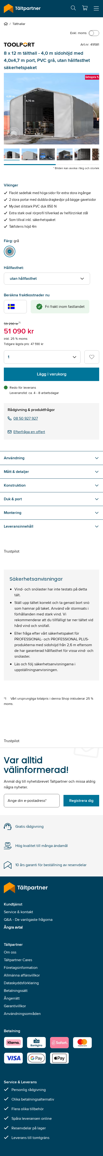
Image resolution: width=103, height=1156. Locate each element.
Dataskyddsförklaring (21, 983)
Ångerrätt (12, 998)
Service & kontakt (18, 912)
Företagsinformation (21, 967)
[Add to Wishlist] (91, 357)
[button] (85, 8)
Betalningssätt (16, 990)
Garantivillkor (15, 1006)
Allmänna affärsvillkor (22, 975)
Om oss (10, 952)
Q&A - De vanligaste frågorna (28, 919)
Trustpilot (11, 551)
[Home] (7, 24)
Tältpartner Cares (18, 960)
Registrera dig (81, 800)
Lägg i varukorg (51, 374)
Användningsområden (22, 1013)
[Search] (73, 9)
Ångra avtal (13, 927)
